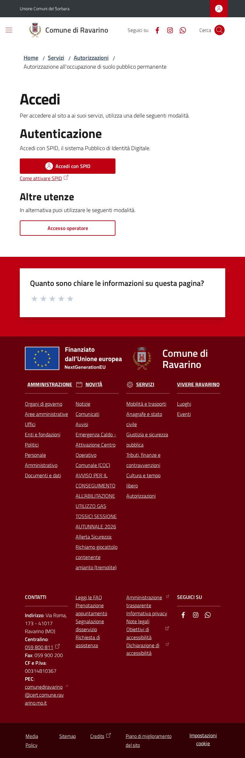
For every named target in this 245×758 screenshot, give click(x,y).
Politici (32, 444)
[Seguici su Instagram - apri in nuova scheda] (167, 30)
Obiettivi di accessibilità (139, 633)
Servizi (56, 57)
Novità (93, 384)
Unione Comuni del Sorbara (45, 8)
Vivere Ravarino (198, 384)
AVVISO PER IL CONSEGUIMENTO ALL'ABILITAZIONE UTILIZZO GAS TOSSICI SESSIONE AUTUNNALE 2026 (96, 500)
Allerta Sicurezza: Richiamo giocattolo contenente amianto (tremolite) (96, 552)
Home (31, 57)
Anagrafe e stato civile (144, 419)
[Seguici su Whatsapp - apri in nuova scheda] (180, 30)
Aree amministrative (46, 414)
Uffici (30, 424)
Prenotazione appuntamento (91, 609)
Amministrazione (49, 384)
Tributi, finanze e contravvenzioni (143, 460)
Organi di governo (43, 404)
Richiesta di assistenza (88, 641)
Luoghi (184, 404)
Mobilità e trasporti (146, 404)
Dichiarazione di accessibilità (142, 649)
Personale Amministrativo (41, 460)
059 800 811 (39, 647)
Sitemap (67, 736)
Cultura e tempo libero (143, 480)
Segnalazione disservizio (90, 625)
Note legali (137, 621)
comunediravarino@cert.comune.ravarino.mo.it (44, 695)
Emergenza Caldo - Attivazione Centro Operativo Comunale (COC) (96, 450)
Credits (97, 736)
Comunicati (87, 414)
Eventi (184, 414)
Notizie (83, 404)
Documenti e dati (43, 475)
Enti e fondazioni (42, 434)
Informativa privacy (146, 613)
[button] (219, 30)
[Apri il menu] (9, 30)
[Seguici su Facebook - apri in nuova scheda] (154, 30)
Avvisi (82, 424)
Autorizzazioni (91, 57)
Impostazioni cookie (203, 739)
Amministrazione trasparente (144, 601)
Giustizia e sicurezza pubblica (147, 439)
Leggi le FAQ (89, 597)
